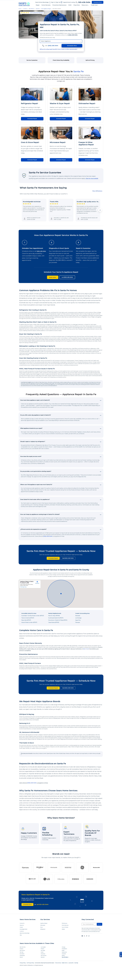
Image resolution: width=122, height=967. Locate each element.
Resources (85, 5)
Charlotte (64, 953)
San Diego (43, 950)
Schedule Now (97, 2)
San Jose (21, 952)
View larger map (23, 586)
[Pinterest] (86, 936)
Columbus (43, 953)
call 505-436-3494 (42, 904)
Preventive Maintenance (59, 5)
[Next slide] (100, 210)
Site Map (76, 962)
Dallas (63, 950)
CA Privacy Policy (30, 962)
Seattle (63, 955)
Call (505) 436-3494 (68, 558)
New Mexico (31, 8)
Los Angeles (43, 947)
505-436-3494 (84, 2)
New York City (22, 947)
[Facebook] (89, 936)
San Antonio (22, 950)
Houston (21, 948)
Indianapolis (22, 955)
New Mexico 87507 (57, 8)
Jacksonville (64, 952)
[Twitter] (84, 936)
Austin (42, 952)
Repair (38, 5)
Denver (21, 957)
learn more (86, 649)
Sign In (53, 2)
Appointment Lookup (69, 2)
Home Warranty (46, 5)
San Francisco (43, 955)
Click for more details (92, 178)
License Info (71, 962)
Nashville (42, 957)
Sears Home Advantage (42, 2)
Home (20, 8)
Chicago (63, 947)
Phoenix (42, 948)
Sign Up (58, 2)
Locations (25, 8)
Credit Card (94, 5)
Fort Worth (22, 953)
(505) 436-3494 (73, 35)
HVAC (70, 5)
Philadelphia (64, 948)
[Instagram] (82, 936)
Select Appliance (46, 41)
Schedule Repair (32, 118)
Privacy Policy (23, 962)
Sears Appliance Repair (46, 8)
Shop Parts (76, 5)
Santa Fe (38, 8)
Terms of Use (58, 962)
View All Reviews (97, 191)
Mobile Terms (65, 962)
